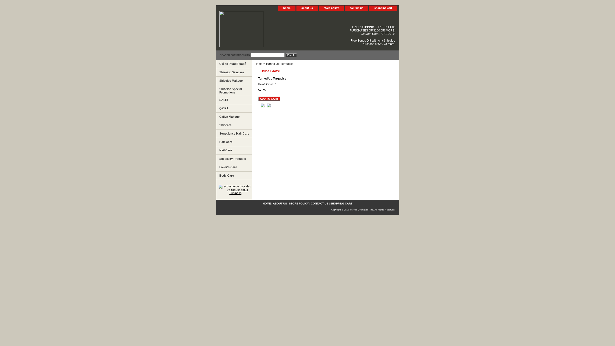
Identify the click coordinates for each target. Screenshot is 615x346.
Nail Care (225, 150)
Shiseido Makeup (231, 80)
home (286, 7)
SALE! (223, 100)
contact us (356, 7)
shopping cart (383, 7)
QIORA (224, 108)
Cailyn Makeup (229, 116)
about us (307, 7)
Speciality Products (232, 159)
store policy (331, 7)
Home (259, 64)
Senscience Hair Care (234, 133)
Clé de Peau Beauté (232, 64)
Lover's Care (228, 167)
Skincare (225, 125)
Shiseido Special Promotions (230, 90)
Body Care (226, 175)
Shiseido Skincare (231, 72)
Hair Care (226, 142)
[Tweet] (262, 106)
